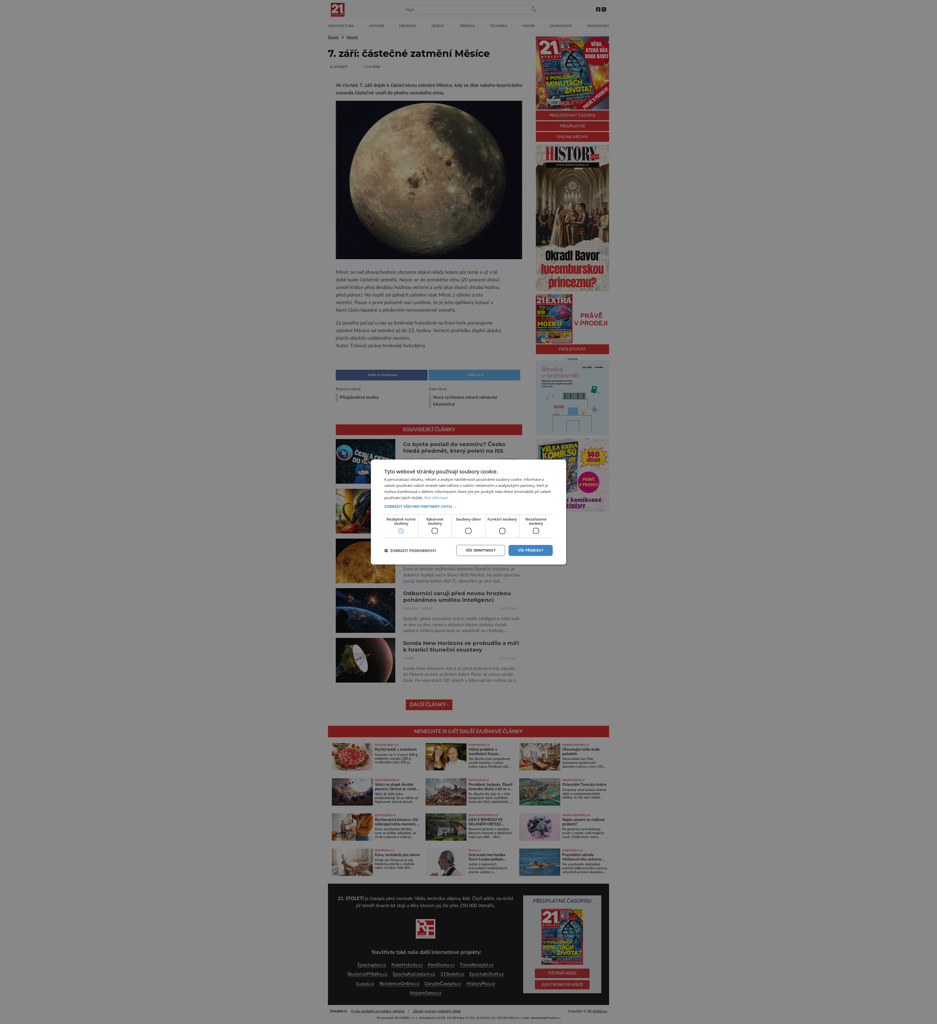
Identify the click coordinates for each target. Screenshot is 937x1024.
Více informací (436, 497)
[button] (468, 506)
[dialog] (468, 512)
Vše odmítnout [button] (481, 550)
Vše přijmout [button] (530, 550)
